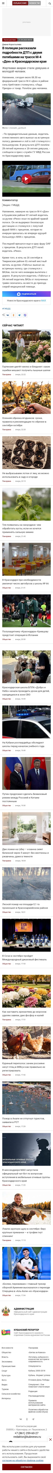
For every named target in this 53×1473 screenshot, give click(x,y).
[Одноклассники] (13, 315)
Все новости (7, 1348)
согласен (26, 1467)
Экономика (7, 1362)
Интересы (6, 1398)
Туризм (5, 1389)
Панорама (33, 1348)
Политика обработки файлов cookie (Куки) (38, 1410)
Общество (6, 1352)
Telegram (33, 1419)
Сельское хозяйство (11, 1394)
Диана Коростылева (11, 44)
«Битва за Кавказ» (37, 1352)
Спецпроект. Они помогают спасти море (39, 1385)
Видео (4, 1385)
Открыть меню (3, 3)
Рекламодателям (36, 1396)
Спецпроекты (34, 1366)
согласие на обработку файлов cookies (22, 1460)
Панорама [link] (6, 374)
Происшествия (10, 40)
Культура (6, 1375)
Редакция (32, 1391)
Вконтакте (21, 1419)
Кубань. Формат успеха (39, 1375)
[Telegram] (19, 315)
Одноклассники (27, 1419)
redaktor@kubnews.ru (27, 1436)
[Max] (25, 315)
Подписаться (29, 294)
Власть (5, 1357)
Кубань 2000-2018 (36, 1371)
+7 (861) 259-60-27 (26, 1433)
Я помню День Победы (38, 1380)
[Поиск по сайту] (49, 3)
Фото (4, 1380)
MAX (43, 300)
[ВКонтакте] (7, 315)
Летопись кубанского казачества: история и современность (38, 1359)
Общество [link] (6, 588)
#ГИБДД (6, 309)
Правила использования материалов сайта (36, 1402)
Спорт (4, 1371)
